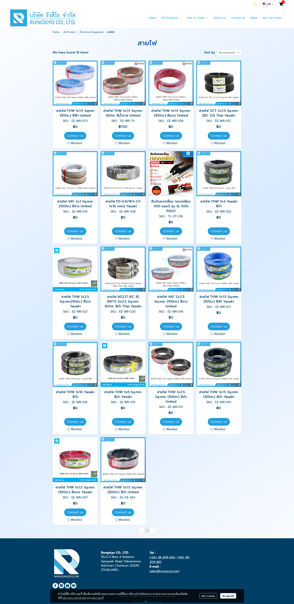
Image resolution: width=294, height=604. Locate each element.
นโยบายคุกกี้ (97, 597)
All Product (69, 32)
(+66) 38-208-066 (162, 557)
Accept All (228, 595)
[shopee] (67, 585)
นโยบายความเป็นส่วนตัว (74, 597)
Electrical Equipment (91, 32)
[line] (61, 585)
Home (56, 32)
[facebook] (55, 585)
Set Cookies (208, 595)
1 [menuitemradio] (147, 530)
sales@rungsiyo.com (164, 571)
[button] (255, 4)
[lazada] (73, 585)
